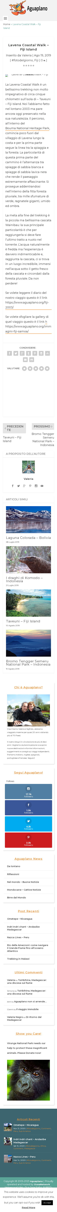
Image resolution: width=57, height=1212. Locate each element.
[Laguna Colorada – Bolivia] (28, 519)
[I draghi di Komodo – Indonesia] (28, 559)
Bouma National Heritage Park (27, 128)
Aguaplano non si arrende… (30, 1001)
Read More (28, 1207)
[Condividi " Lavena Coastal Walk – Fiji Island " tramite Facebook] (9, 353)
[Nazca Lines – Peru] (8, 1159)
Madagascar (29, 1148)
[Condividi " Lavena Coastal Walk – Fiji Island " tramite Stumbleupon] (47, 353)
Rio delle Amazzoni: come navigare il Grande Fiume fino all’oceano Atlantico (27, 948)
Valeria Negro (15, 1017)
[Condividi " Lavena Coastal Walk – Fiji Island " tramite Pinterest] (35, 353)
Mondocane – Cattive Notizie (24, 889)
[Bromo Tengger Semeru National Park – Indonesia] (28, 643)
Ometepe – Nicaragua (19, 918)
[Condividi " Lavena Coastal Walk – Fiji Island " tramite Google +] (22, 353)
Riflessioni (13, 874)
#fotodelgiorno (22, 60)
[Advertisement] (28, 395)
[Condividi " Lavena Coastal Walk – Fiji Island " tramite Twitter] (16, 353)
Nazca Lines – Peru (18, 937)
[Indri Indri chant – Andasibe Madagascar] (8, 1141)
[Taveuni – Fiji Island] (28, 602)
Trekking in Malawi (18, 958)
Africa (43, 1146)
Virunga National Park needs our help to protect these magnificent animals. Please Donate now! (27, 1048)
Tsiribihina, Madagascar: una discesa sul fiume (27, 981)
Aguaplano (36, 1181)
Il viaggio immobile (27, 1009)
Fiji (36, 60)
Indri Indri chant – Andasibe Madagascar (29, 1141)
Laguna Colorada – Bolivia (28, 538)
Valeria (27, 55)
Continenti (46, 1128)
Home (6, 24)
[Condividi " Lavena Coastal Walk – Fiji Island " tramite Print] (31, 359)
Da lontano (13, 866)
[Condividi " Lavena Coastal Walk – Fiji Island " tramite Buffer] (41, 353)
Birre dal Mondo (16, 897)
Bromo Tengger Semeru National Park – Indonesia (28, 662)
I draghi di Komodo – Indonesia (24, 579)
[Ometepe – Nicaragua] (8, 1127)
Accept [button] (47, 1202)
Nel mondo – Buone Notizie (23, 882)
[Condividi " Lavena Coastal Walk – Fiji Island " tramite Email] (25, 359)
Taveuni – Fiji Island (23, 621)
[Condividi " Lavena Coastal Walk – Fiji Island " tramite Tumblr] (28, 353)
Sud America (25, 1131)
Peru (15, 1131)
